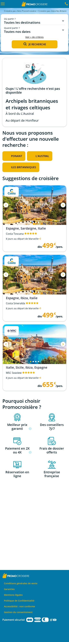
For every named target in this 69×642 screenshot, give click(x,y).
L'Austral (42, 156)
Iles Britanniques (23, 167)
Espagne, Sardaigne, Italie (26, 228)
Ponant (16, 156)
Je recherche (37, 44)
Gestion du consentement (18, 612)
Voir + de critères (34, 37)
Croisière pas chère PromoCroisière (20, 11)
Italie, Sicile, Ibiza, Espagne (26, 367)
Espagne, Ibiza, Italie (22, 298)
